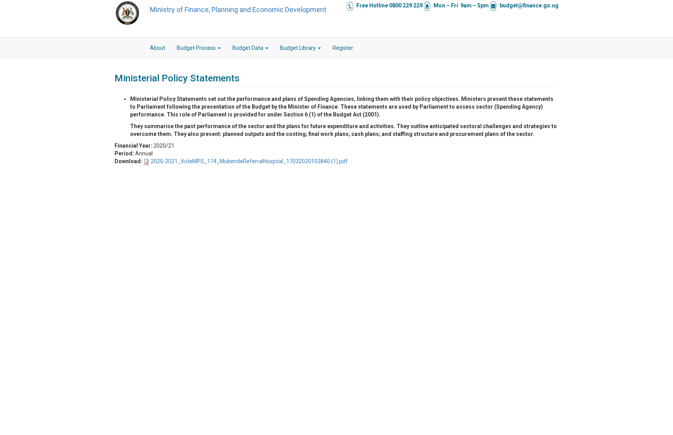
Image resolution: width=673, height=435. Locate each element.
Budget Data (248, 48)
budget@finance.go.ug (529, 5)
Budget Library (298, 48)
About (157, 48)
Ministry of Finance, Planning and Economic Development (238, 9)
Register (343, 48)
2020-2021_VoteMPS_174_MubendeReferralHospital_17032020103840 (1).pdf (249, 161)
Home (138, 48)
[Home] (127, 13)
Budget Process (197, 48)
